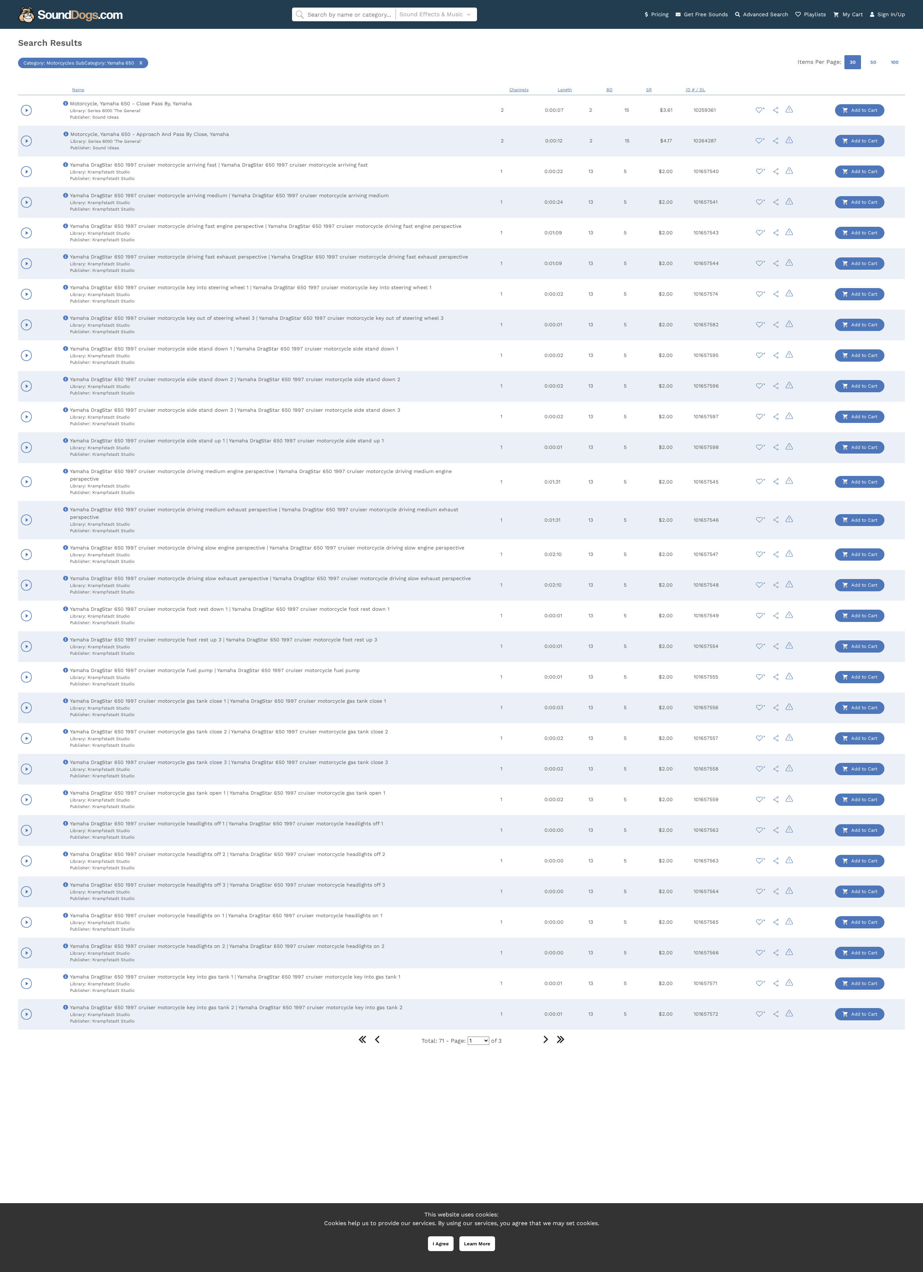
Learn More (477, 1243)
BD (609, 89)
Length (565, 89)
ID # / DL (695, 89)
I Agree (441, 1243)
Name (78, 89)
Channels (519, 89)
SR (649, 89)
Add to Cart (863, 110)
